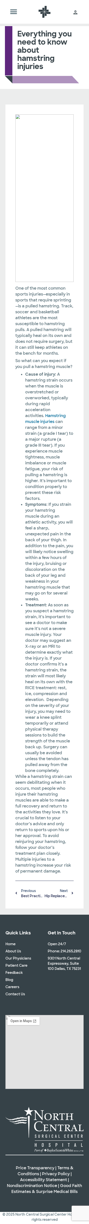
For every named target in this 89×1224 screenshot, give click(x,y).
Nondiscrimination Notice (32, 1185)
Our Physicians (18, 958)
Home (10, 944)
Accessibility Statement (43, 1179)
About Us (13, 951)
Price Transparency (35, 1168)
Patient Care (16, 965)
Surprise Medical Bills (57, 1191)
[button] (13, 11)
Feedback (14, 972)
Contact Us (15, 994)
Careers (12, 987)
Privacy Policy (56, 1173)
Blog (9, 980)
